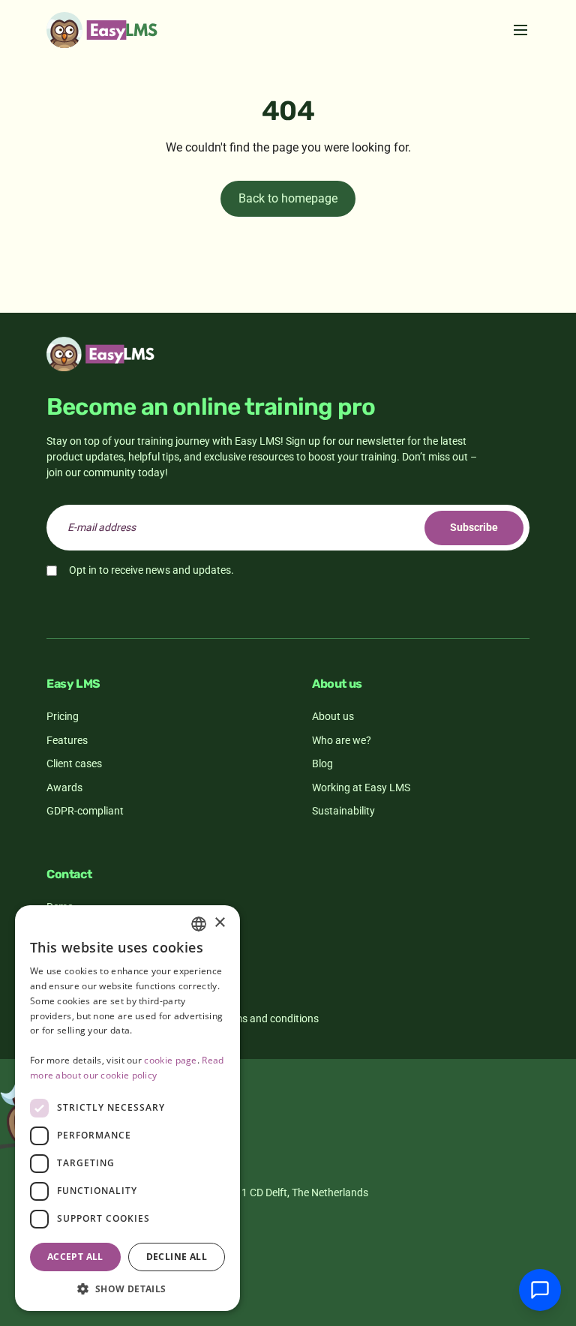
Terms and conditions (269, 1018)
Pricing (62, 716)
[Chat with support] (540, 1290)
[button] (127, 1288)
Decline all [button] (176, 1256)
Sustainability (343, 811)
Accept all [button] (75, 1256)
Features (67, 740)
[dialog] (127, 1108)
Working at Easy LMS (361, 788)
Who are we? (341, 740)
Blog (322, 764)
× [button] (219, 922)
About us (333, 716)
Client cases (74, 764)
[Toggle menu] (521, 30)
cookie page (170, 1060)
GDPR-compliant (85, 811)
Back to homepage (288, 198)
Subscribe (474, 527)
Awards (64, 788)
